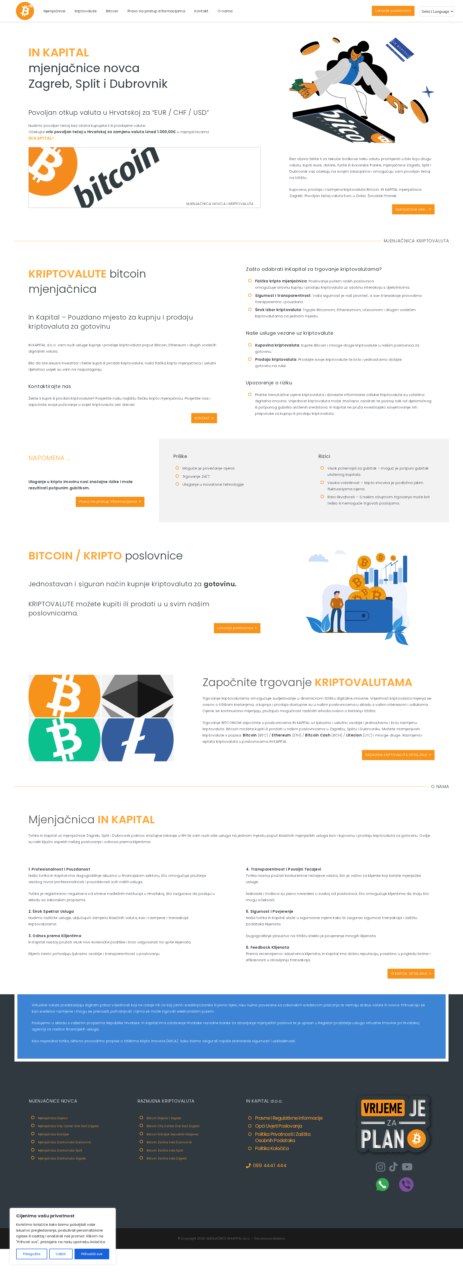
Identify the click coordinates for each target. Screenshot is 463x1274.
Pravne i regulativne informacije (289, 1118)
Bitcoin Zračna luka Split (165, 1150)
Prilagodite (32, 1254)
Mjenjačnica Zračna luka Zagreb (62, 1158)
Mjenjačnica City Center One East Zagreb (68, 1126)
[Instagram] (380, 1167)
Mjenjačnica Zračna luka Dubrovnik (64, 1142)
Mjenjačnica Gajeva (53, 1118)
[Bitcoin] (64, 696)
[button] (68, 11)
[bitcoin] (394, 1125)
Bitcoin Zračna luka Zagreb (167, 1158)
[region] (63, 1236)
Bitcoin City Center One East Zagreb (173, 1126)
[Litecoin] (138, 739)
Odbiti (61, 1254)
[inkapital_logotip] (25, 11)
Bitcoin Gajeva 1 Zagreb (164, 1118)
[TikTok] (393, 1167)
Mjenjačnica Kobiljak (53, 1134)
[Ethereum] (138, 696)
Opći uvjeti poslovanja (278, 1126)
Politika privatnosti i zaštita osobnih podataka (283, 1137)
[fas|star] (382, 1184)
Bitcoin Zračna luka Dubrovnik (169, 1142)
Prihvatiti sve (91, 1254)
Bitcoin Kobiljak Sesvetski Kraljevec (173, 1134)
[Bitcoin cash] (64, 739)
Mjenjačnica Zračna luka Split (60, 1150)
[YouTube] (407, 1167)
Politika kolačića (272, 1148)
